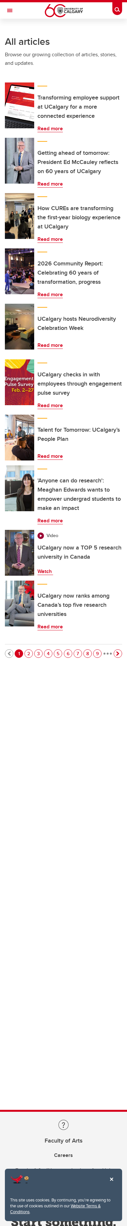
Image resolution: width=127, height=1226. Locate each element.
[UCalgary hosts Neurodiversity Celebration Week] (19, 327)
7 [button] (79, 653)
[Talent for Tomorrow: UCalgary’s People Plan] (19, 437)
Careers (63, 1155)
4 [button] (49, 653)
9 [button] (99, 653)
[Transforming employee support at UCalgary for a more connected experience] (19, 105)
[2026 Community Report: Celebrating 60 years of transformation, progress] (19, 271)
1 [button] (20, 653)
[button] (118, 653)
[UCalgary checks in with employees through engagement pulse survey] (19, 382)
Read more (50, 128)
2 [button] (30, 653)
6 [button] (69, 653)
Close (111, 1184)
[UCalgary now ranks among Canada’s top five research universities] (19, 603)
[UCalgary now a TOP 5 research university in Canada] (19, 553)
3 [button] (40, 653)
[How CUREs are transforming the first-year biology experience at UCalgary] (19, 216)
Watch (45, 571)
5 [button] (59, 653)
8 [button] (89, 653)
